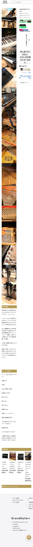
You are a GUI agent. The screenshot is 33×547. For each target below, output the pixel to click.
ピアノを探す (16, 498)
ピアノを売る (16, 502)
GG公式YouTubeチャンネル (20, 522)
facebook (15, 524)
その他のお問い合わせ (26, 78)
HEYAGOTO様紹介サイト (20, 530)
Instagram (16, 526)
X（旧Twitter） (17, 528)
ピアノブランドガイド (18, 500)
